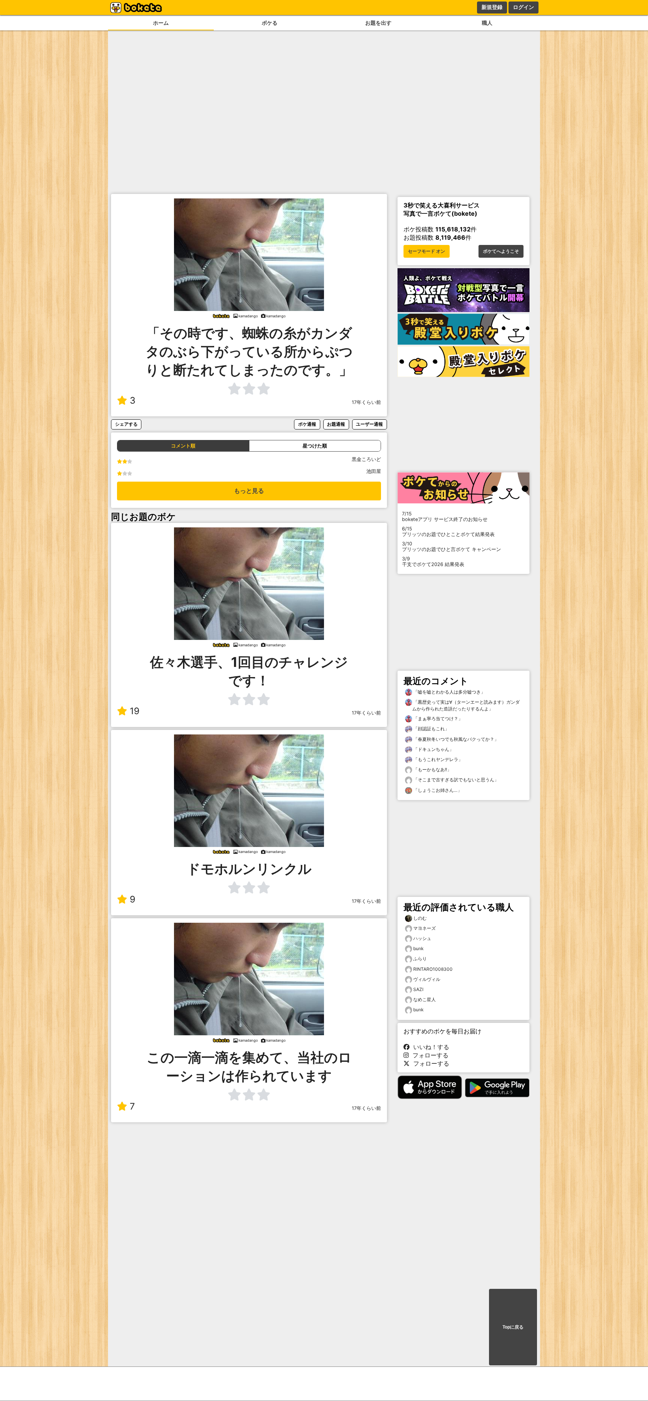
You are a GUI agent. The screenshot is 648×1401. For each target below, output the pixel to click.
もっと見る (249, 491)
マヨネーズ (424, 928)
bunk (418, 948)
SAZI (418, 989)
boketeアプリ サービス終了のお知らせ (445, 516)
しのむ (420, 918)
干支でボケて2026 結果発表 (433, 561)
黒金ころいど (366, 459)
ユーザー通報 (369, 424)
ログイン (523, 7)
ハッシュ (422, 938)
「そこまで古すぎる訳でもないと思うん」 (455, 779)
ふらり (420, 958)
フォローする (428, 1055)
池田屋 (373, 471)
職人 (487, 23)
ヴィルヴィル (426, 979)
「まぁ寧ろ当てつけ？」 (437, 718)
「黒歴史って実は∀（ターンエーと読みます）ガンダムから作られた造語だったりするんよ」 (466, 705)
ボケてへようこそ (501, 251)
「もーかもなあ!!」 (432, 769)
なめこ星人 (424, 999)
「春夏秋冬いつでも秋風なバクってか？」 (455, 739)
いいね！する (429, 1047)
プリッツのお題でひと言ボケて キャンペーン (451, 546)
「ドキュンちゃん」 (433, 749)
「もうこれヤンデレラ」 (437, 759)
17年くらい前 (366, 402)
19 (135, 711)
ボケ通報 (307, 424)
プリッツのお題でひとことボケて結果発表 (448, 531)
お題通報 (336, 424)
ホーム (161, 23)
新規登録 (492, 7)
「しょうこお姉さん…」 (437, 790)
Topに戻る (513, 1327)
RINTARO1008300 (433, 969)
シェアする (126, 424)
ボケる (270, 23)
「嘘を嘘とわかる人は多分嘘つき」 (448, 692)
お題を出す (378, 23)
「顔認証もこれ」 (430, 728)
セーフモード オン (426, 251)
